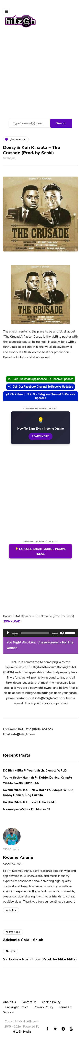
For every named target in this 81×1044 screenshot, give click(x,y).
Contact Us (28, 1002)
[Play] (8, 633)
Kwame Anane (18, 857)
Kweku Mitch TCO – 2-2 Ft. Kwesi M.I (29, 802)
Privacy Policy (43, 1007)
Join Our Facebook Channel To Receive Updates (43, 386)
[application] (40, 633)
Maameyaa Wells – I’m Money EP (26, 809)
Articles (11, 910)
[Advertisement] (40, 75)
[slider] (70, 632)
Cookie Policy (51, 1002)
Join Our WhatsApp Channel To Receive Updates (43, 379)
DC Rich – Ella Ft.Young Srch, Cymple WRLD (35, 771)
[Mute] (62, 633)
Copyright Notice (16, 1007)
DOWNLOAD (12, 621)
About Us (9, 1002)
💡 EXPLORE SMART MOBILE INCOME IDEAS (40, 551)
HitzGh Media (22, 1031)
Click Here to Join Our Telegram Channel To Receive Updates (42, 396)
